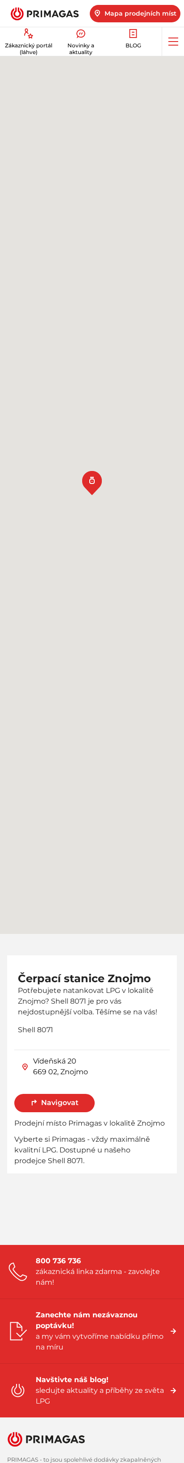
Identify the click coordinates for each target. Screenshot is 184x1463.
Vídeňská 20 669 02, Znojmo (60, 1066)
